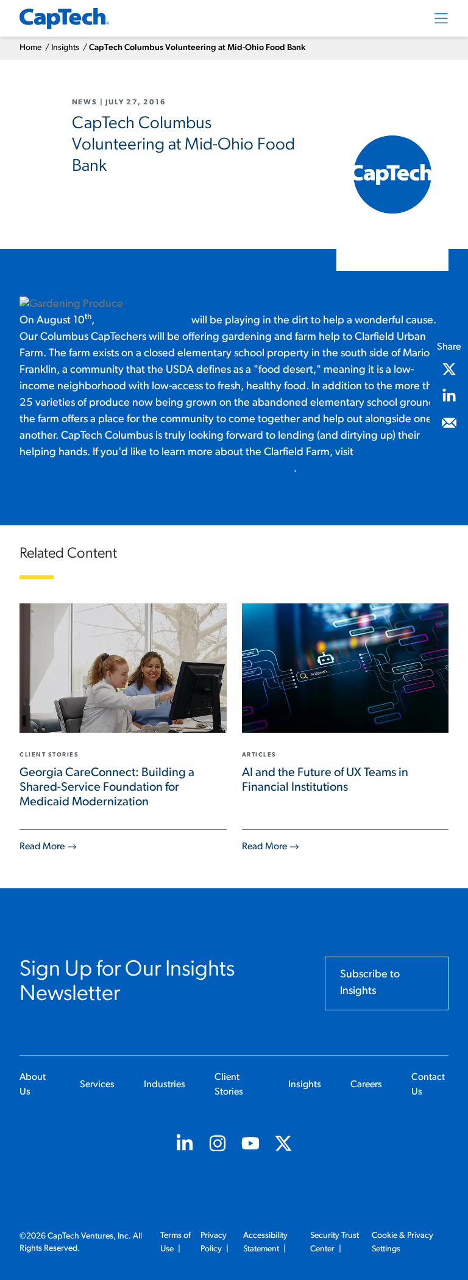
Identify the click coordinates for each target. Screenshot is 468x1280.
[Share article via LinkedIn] (449, 396)
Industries (164, 1085)
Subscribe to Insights (370, 983)
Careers (366, 1085)
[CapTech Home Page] (64, 18)
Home (30, 47)
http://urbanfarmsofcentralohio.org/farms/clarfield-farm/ (157, 469)
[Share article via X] (449, 369)
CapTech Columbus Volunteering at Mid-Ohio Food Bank (197, 47)
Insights (65, 47)
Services (97, 1085)
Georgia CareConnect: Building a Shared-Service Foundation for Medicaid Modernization (107, 787)
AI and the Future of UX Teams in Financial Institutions (325, 780)
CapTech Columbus (143, 320)
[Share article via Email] (449, 422)
